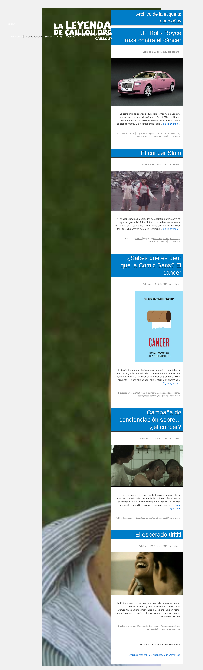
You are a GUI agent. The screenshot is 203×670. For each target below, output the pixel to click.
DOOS (59, 36)
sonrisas (150, 629)
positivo (175, 626)
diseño (176, 393)
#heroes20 (69, 36)
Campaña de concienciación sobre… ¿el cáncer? (150, 419)
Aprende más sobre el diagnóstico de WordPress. (154, 655)
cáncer (132, 133)
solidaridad (162, 241)
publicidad (151, 241)
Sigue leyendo (171, 123)
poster (140, 396)
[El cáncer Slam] (148, 209)
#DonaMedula (15, 36)
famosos (148, 136)
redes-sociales (150, 396)
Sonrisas (49, 36)
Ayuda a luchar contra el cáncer (97, 36)
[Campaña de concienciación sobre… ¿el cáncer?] (148, 485)
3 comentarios (173, 629)
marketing (157, 136)
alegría (151, 626)
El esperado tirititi (158, 534)
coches (140, 136)
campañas (151, 133)
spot (165, 518)
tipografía (162, 396)
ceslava (175, 52)
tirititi (157, 629)
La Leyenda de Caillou (83, 28)
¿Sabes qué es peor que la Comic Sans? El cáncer (151, 265)
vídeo (162, 629)
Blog (15, 24)
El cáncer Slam (161, 152)
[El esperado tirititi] (148, 594)
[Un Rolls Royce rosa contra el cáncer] (148, 104)
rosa (165, 136)
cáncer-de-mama (171, 133)
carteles (168, 393)
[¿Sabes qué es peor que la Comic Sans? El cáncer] (160, 360)
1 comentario (174, 136)
